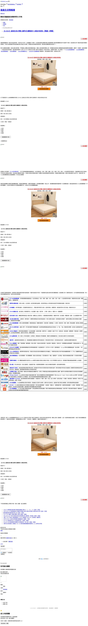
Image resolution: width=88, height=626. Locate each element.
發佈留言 (2, 554)
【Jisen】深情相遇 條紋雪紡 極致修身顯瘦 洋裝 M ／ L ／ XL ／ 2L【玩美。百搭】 (22, 509)
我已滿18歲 (3, 623)
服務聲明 (56, 608)
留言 (11, 537)
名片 (4, 25)
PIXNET (34, 608)
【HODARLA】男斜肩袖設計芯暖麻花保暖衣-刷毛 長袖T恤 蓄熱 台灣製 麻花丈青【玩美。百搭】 (25, 511)
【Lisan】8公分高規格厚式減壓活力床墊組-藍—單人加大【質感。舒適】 (19, 522)
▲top (2, 543)
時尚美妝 (11, 19)
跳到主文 (3, 13)
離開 (7, 623)
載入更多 (2, 546)
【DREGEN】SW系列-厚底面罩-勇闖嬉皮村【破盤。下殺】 (16, 519)
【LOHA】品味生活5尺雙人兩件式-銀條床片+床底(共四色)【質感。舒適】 (28, 31)
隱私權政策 (51, 608)
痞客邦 (7, 537)
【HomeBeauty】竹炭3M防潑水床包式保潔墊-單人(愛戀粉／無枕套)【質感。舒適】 (22, 515)
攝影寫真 (11, 541)
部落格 (4, 24)
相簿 (4, 22)
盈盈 (2, 530)
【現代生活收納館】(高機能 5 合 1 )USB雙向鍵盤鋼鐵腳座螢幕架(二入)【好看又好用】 (23, 523)
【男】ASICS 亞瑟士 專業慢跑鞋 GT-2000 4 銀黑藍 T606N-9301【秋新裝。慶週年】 (22, 517)
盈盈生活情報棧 (8, 10)
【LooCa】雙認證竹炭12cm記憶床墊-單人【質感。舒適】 (16, 520)
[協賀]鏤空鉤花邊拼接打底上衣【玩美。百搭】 (13, 512)
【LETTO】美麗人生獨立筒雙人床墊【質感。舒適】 (15, 514)
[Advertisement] (44, 158)
